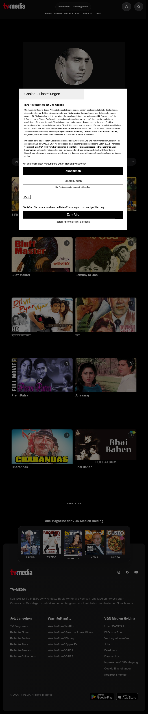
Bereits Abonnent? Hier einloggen (73, 222)
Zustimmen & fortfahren (73, 171)
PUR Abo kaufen (73, 215)
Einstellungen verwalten (73, 181)
